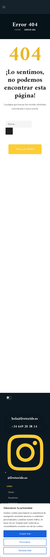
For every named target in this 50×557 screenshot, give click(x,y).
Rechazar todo (25, 550)
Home (18, 29)
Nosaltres (13, 497)
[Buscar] (9, 131)
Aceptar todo (25, 533)
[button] (46, 7)
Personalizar (25, 542)
